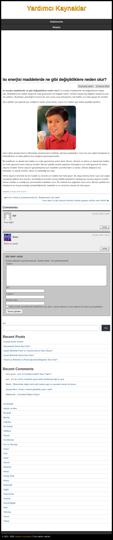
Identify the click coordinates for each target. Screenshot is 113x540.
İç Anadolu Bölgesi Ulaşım (28, 394)
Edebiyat (7, 431)
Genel (5, 458)
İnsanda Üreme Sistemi (13, 342)
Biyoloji (6, 417)
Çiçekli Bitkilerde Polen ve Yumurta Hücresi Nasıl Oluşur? (28, 351)
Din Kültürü (8, 426)
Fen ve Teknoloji (10, 444)
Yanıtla (104, 227)
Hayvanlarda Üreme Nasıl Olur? (16, 346)
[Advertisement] (56, 52)
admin (90, 86)
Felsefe (6, 435)
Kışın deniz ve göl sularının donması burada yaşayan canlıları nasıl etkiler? (75, 200)
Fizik (5, 453)
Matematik (7, 485)
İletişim (56, 27)
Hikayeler (7, 467)
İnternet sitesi (12, 300)
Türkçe (6, 521)
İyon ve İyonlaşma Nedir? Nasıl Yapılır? (34, 374)
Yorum (9, 264)
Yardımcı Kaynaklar (56, 8)
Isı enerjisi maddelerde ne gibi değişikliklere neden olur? (55, 79)
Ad (8, 287)
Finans (6, 449)
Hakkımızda (56, 22)
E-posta (10, 294)
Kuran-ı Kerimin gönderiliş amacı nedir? (35, 389)
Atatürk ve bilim (10, 408)
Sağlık (6, 489)
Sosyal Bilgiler (9, 503)
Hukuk (6, 471)
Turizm (6, 516)
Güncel (6, 462)
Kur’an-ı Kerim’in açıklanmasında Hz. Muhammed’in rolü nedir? (33, 197)
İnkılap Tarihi (8, 476)
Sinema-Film (8, 494)
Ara (4, 323)
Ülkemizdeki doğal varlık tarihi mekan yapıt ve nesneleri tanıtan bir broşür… (45, 384)
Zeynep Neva (11, 389)
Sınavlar (6, 498)
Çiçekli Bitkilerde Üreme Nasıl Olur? (18, 355)
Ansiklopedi (8, 404)
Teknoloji (7, 512)
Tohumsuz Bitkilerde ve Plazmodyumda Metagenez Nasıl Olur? (30, 360)
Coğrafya (7, 422)
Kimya (6, 480)
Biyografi (7, 413)
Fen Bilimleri (8, 440)
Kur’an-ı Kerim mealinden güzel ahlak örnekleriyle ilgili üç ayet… (38, 379)
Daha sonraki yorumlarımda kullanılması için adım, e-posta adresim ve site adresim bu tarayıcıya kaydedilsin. (56, 307)
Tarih (5, 507)
